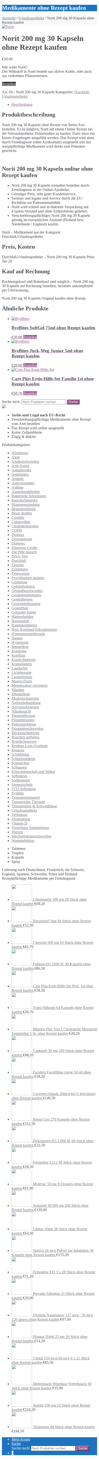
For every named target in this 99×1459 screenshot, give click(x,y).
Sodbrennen (21, 780)
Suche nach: (11, 402)
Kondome (19, 651)
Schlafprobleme (23, 759)
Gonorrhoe (20, 608)
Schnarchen (20, 763)
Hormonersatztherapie (28, 634)
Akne (16, 457)
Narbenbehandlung (26, 703)
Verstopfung (21, 819)
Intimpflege (20, 647)
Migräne (18, 690)
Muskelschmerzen (25, 698)
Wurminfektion (23, 841)
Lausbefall (19, 668)
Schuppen (19, 767)
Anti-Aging (20, 466)
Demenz (18, 535)
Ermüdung (20, 569)
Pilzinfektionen (23, 720)
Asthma (17, 487)
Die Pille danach (24, 552)
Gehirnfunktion (23, 586)
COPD (17, 530)
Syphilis (18, 793)
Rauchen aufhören (25, 737)
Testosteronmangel (26, 797)
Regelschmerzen (24, 741)
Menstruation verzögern (30, 685)
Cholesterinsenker (25, 526)
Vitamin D (19, 823)
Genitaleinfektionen (26, 595)
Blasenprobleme (24, 509)
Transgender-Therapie (28, 802)
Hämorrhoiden (23, 617)
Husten (17, 638)
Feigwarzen (20, 573)
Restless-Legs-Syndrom (30, 746)
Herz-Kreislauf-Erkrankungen (34, 629)
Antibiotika (20, 474)
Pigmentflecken (23, 716)
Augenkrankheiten (26, 492)
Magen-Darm (22, 681)
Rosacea (18, 750)
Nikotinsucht (21, 711)
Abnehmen (20, 453)
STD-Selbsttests (24, 789)
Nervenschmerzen (25, 707)
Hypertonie (20, 642)
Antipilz (18, 479)
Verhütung (19, 815)
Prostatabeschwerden (27, 729)
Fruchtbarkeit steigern (28, 578)
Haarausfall (20, 621)
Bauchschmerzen (24, 500)
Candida (18, 517)
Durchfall (81, 92)
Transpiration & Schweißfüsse (34, 806)
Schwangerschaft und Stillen (33, 772)
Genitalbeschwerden (27, 591)
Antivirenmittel (23, 483)
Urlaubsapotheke (31, 18)
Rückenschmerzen (25, 733)
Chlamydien (21, 522)
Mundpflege (21, 694)
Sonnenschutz (22, 785)
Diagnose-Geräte (24, 548)
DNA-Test (20, 556)
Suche (16, 1444)
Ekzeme (18, 565)
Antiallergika (21, 470)
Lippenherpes (22, 677)
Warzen (17, 832)
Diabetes (18, 543)
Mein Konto (21, 1439)
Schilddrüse (20, 754)
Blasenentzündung (26, 505)
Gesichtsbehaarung (26, 604)
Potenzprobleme (24, 724)
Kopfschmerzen (24, 660)
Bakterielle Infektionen (29, 496)
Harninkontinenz (24, 625)
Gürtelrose (19, 582)
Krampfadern (22, 664)
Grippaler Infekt (24, 612)
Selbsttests (19, 776)
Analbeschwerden (25, 461)
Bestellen (9, 84)
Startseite (9, 18)
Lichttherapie (21, 673)
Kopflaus (18, 655)
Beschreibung (22, 104)
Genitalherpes (22, 599)
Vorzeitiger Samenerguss (30, 828)
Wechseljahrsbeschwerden (31, 836)
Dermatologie (22, 539)
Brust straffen (22, 513)
